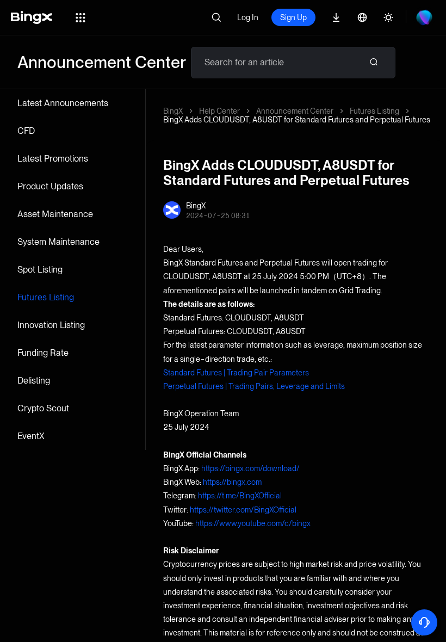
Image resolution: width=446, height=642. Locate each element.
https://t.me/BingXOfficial (240, 495)
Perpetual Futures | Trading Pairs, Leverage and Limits (254, 386)
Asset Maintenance (55, 214)
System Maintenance (58, 242)
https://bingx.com (232, 482)
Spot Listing (40, 269)
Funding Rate (43, 353)
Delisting (33, 380)
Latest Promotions (52, 158)
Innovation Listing (51, 325)
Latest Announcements (62, 103)
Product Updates (50, 186)
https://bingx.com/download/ (250, 468)
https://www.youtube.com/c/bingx (253, 523)
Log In (247, 17)
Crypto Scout (43, 408)
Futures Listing (45, 297)
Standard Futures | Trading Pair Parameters (236, 372)
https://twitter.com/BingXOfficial (243, 509)
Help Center (219, 111)
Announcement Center (294, 111)
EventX (31, 436)
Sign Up (293, 17)
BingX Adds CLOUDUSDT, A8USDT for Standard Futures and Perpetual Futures (296, 119)
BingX (173, 111)
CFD (26, 131)
